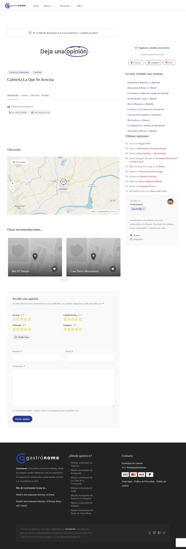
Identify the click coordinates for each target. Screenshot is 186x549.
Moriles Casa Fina (148, 176)
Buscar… (48, 6)
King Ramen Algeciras (138, 82)
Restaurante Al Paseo (137, 88)
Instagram (137, 239)
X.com (136, 235)
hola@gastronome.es (136, 467)
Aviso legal (127, 481)
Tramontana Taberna (137, 131)
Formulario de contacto (132, 463)
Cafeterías (13, 72)
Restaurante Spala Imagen (151, 171)
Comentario (18, 366)
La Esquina (133, 93)
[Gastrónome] (15, 5)
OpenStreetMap (103, 211)
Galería (24, 95)
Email (69, 351)
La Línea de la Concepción (152, 109)
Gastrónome (136, 204)
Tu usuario (65, 6)
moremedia (70, 529)
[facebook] (159, 533)
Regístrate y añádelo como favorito (154, 48)
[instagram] (164, 533)
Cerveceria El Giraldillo (138, 115)
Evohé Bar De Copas (137, 98)
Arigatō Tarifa (144, 143)
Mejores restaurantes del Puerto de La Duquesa (82, 497)
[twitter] (149, 533)
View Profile (137, 209)
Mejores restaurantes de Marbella (81, 504)
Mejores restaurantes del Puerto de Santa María (82, 512)
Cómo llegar (21, 162)
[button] (12, 183)
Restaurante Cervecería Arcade (152, 148)
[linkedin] (154, 533)
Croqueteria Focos (147, 186)
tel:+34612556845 (19, 112)
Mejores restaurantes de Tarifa (81, 489)
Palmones (156, 115)
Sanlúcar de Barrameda (154, 125)
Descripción (12, 95)
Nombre (17, 351)
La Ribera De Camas (157, 191)
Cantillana (37, 72)
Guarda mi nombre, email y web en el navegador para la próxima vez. (47, 410)
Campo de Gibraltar (160, 93)
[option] (35, 257)
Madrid (153, 88)
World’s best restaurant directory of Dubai (35, 494)
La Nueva (132, 109)
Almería (146, 120)
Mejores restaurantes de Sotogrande (81, 471)
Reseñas (45, 95)
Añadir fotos (23, 337)
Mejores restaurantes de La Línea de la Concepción (81, 480)
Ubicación (34, 95)
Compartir (137, 63)
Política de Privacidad (144, 481)
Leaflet (93, 211)
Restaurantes (24, 72)
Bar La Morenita (135, 104)
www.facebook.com (42, 112)
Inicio (36, 6)
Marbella (150, 104)
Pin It (170, 63)
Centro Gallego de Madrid (150, 181)
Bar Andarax (133, 120)
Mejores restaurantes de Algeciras (81, 464)
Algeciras (155, 82)
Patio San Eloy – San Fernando (152, 153)
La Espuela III (134, 125)
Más (79, 6)
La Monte (160, 166)
